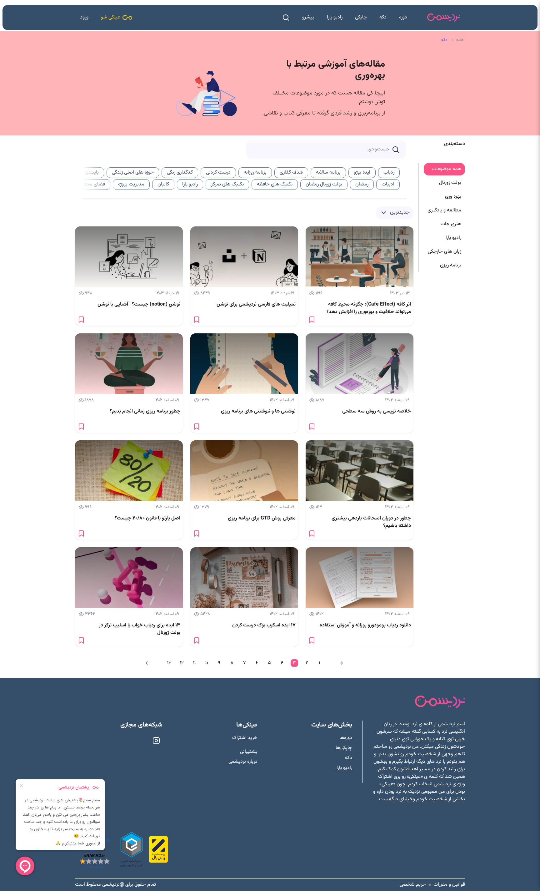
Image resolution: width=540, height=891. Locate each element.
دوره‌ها (345, 738)
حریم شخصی (413, 884)
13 (169, 663)
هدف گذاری (291, 172)
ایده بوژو (362, 172)
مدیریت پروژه (131, 184)
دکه (383, 17)
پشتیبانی (249, 752)
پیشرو (308, 17)
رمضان (361, 184)
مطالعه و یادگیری (444, 210)
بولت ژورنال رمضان (324, 184)
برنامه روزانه (255, 172)
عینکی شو (110, 17)
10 (206, 663)
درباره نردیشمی (243, 762)
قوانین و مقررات (449, 884)
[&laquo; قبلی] (342, 663)
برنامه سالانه (328, 172)
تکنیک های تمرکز (227, 184)
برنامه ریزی (450, 265)
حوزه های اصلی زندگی (133, 172)
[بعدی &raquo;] (147, 663)
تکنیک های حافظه (274, 184)
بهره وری (453, 196)
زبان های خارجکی (444, 252)
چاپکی (361, 17)
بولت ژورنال (450, 183)
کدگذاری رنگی (180, 172)
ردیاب (388, 172)
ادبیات (388, 184)
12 (181, 663)
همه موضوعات (446, 169)
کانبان (163, 184)
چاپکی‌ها (344, 748)
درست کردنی (218, 172)
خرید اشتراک (245, 738)
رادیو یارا (334, 17)
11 (194, 663)
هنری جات (451, 224)
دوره (403, 17)
